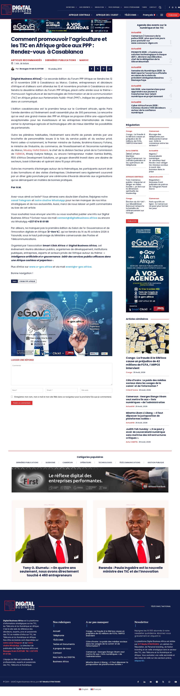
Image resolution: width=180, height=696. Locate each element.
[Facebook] (169, 7)
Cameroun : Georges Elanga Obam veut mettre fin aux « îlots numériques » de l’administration (146, 399)
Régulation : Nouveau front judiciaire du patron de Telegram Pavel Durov (158, 184)
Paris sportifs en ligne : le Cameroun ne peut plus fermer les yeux (158, 205)
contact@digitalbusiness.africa (77, 217)
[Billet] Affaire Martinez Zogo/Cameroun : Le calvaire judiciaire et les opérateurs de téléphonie (136, 159)
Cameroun (154, 131)
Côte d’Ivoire (132, 390)
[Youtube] (175, 682)
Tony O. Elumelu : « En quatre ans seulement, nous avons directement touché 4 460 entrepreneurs (49, 571)
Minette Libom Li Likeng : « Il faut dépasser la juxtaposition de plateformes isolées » (144, 415)
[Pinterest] (103, 68)
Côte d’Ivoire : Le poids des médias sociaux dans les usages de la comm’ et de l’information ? (146, 383)
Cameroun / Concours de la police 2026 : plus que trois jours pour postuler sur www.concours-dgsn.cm (148, 39)
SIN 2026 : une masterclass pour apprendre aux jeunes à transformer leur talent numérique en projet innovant (148, 93)
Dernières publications (60, 60)
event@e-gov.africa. (79, 266)
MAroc (84, 60)
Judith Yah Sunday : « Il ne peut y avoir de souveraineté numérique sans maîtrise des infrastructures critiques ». (146, 433)
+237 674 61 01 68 (38, 221)
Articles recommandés (26, 60)
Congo (129, 131)
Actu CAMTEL (132, 151)
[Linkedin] (144, 682)
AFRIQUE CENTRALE (134, 177)
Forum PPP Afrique (27, 281)
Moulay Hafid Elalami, (36, 150)
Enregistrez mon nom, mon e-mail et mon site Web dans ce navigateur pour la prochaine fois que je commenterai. (63, 397)
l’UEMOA (20, 153)
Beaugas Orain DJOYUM (31, 69)
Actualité (136, 32)
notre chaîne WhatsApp (50, 200)
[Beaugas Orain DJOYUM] (13, 68)
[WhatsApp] (109, 68)
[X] (175, 7)
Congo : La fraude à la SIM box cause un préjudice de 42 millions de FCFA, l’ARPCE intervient (135, 139)
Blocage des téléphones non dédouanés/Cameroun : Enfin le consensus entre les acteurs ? (158, 140)
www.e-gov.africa (40, 266)
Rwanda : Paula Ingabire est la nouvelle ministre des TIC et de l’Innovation (131, 570)
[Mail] (150, 682)
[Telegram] (156, 682)
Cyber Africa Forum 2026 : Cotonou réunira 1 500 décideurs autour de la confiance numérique (148, 109)
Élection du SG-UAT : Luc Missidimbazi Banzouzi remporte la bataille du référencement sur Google (135, 207)
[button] (160, 7)
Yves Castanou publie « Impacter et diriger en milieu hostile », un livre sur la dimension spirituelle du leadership (135, 187)
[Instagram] (172, 7)
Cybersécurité (156, 177)
